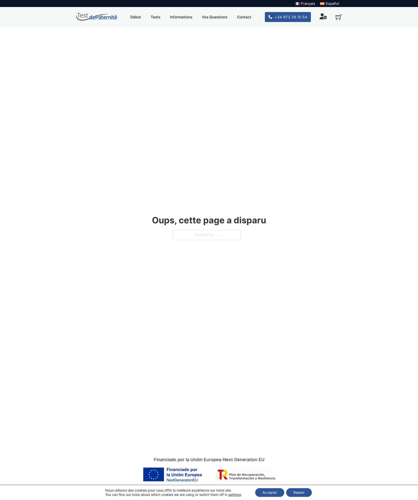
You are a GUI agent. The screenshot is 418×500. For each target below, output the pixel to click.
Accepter (269, 492)
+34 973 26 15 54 (291, 17)
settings (234, 495)
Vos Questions (214, 17)
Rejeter (299, 492)
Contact (244, 17)
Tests (155, 17)
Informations (181, 17)
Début (135, 17)
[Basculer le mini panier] (339, 17)
